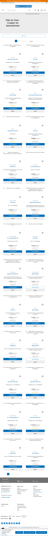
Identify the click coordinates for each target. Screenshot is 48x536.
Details (12, 75)
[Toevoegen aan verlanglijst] (20, 54)
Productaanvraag (35, 287)
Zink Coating (13, 95)
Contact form (6, 481)
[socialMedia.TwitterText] (10, 523)
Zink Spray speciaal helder (35, 95)
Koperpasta (13, 345)
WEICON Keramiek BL (35, 202)
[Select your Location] (46, 2)
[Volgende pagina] (23, 41)
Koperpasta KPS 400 (13, 130)
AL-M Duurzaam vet (35, 166)
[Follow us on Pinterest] (14, 523)
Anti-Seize (12, 202)
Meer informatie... (5, 534)
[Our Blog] (2, 523)
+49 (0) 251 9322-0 (5, 497)
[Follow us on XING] (19, 523)
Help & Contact (20, 486)
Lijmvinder (36, 481)
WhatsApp (21, 481)
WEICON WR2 (35, 273)
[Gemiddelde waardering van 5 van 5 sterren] (12, 106)
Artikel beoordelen (13, 70)
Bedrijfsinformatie (4, 504)
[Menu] (2, 10)
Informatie (35, 486)
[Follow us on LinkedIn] (17, 523)
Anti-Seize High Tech (13, 59)
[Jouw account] (38, 10)
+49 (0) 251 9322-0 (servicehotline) (7, 2)
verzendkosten (19, 527)
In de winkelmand (13, 72)
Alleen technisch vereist (29, 532)
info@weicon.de (7, 492)
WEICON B (12, 166)
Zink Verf (35, 59)
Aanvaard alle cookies (41, 532)
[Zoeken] (29, 10)
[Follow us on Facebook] (7, 523)
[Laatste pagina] (25, 41)
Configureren (19, 532)
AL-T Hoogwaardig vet (12, 238)
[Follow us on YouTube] (12, 523)
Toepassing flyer (20, 504)
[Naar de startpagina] (24, 6)
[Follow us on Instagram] (5, 523)
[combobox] (17, 10)
